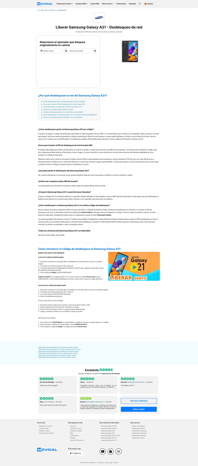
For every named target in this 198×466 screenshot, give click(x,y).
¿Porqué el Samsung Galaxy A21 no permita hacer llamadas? (63, 112)
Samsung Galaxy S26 (107, 433)
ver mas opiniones (138, 401)
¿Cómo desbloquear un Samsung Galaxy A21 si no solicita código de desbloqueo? (70, 115)
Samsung (55, 10)
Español (150, 4)
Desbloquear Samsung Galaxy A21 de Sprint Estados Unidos (57, 355)
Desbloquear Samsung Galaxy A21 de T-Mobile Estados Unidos (58, 353)
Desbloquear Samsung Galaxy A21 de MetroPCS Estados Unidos (58, 351)
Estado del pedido (76, 431)
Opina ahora (139, 409)
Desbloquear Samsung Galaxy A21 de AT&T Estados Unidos (57, 357)
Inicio (38, 10)
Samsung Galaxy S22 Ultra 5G (110, 435)
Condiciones (101, 462)
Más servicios (107, 4)
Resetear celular (44, 431)
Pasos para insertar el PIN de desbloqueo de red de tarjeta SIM (64, 104)
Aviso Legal (109, 462)
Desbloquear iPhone (138, 428)
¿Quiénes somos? (76, 428)
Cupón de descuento (77, 440)
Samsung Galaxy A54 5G (109, 428)
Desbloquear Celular (64, 4)
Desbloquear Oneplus (139, 435)
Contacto (73, 426)
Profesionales (121, 4)
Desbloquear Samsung (139, 431)
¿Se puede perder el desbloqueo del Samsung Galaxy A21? (62, 107)
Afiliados (73, 438)
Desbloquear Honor (138, 438)
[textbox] (52, 51)
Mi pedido (132, 4)
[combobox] (52, 51)
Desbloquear (46, 10)
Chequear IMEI (81, 4)
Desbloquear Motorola (139, 433)
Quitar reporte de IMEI (46, 433)
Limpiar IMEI (94, 4)
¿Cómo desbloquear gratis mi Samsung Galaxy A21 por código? (64, 101)
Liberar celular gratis (138, 426)
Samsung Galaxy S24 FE (109, 440)
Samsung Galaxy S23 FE (109, 438)
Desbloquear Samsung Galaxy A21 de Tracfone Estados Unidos (58, 347)
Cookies (115, 462)
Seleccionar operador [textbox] (76, 51)
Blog (71, 433)
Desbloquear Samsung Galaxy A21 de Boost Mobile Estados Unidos (59, 349)
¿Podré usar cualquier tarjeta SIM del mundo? (58, 109)
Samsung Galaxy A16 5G (109, 426)
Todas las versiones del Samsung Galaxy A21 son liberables (62, 117)
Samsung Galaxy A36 (108, 431)
